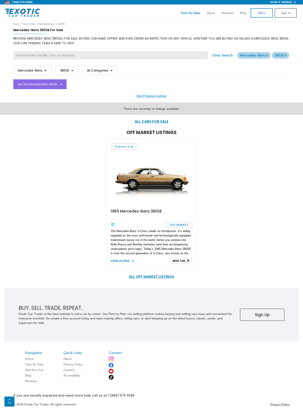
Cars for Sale (29, 24)
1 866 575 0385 (22, 2)
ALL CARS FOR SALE (151, 121)
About (211, 13)
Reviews (227, 13)
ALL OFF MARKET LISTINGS (151, 276)
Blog (243, 13)
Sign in (286, 13)
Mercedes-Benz (252, 55)
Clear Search (222, 55)
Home (16, 24)
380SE (279, 55)
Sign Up (262, 314)
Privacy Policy (280, 404)
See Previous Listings (151, 96)
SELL (262, 13)
